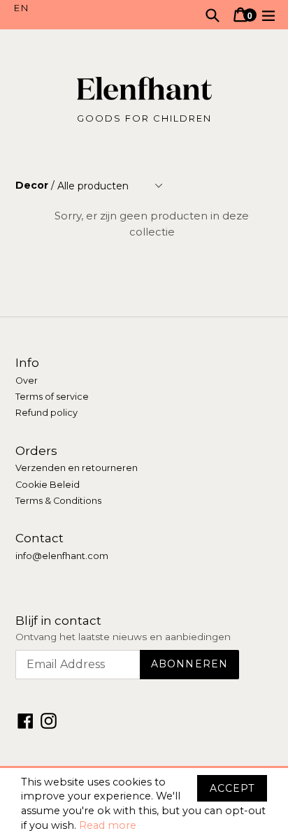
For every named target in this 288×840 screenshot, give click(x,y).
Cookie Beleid (47, 484)
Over (26, 380)
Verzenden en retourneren (76, 468)
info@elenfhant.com (61, 556)
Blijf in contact (58, 621)
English (79, 8)
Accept (232, 788)
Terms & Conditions (58, 500)
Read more (107, 825)
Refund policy (46, 412)
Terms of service (52, 396)
